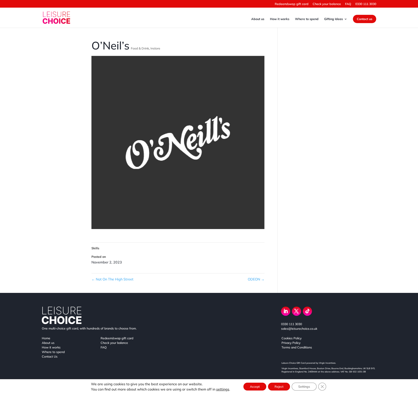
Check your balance (327, 4)
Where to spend (307, 19)
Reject (279, 387)
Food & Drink (140, 48)
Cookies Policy (291, 338)
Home (46, 338)
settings (222, 389)
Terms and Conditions (296, 347)
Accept (255, 387)
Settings (304, 387)
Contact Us (49, 356)
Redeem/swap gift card (291, 4)
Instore (155, 48)
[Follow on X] (296, 311)
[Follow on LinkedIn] (285, 311)
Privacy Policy (290, 343)
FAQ (348, 4)
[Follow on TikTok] (307, 311)
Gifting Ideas (333, 19)
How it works (279, 19)
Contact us (364, 19)
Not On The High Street (112, 279)
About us (257, 19)
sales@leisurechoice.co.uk (299, 329)
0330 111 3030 (365, 4)
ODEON (256, 279)
